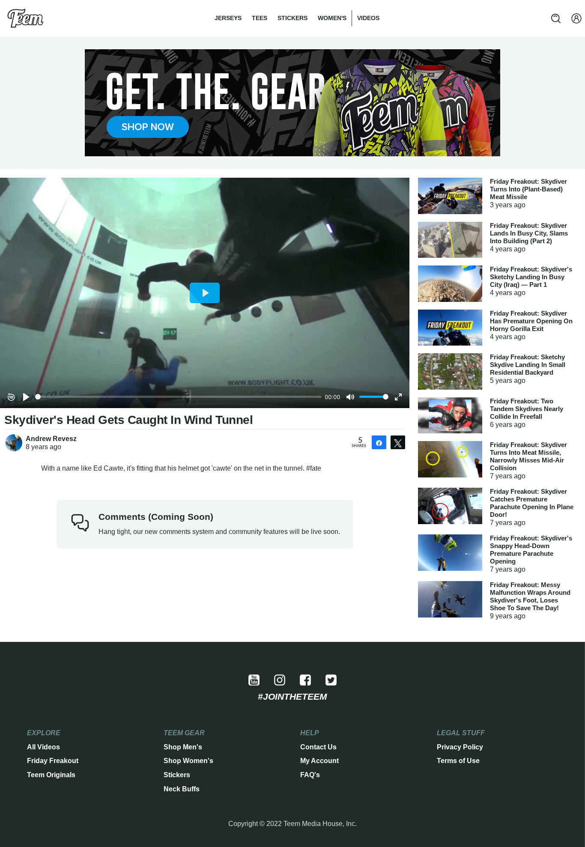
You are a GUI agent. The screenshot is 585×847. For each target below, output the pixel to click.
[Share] (379, 442)
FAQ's (310, 774)
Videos (368, 18)
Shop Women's (188, 760)
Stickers (292, 18)
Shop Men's (183, 747)
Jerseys (228, 18)
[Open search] (555, 18)
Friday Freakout (52, 760)
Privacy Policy (460, 747)
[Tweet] (398, 442)
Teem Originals (51, 774)
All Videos (43, 747)
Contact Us (318, 747)
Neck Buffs (182, 789)
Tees (259, 18)
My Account (319, 760)
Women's (332, 18)
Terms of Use (458, 760)
